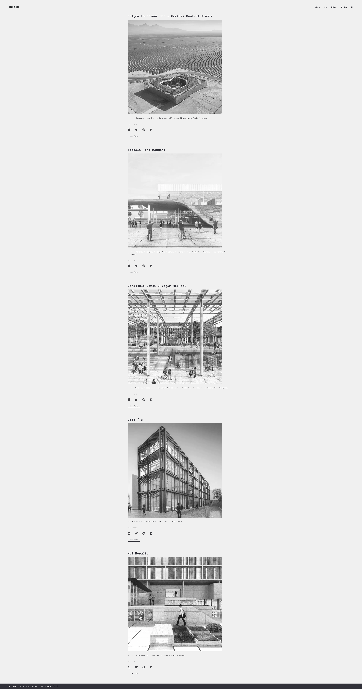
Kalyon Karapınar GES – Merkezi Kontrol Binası (170, 16)
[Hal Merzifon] (179, 604)
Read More (134, 136)
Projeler (317, 7)
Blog (325, 7)
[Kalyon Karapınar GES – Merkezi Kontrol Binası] (179, 67)
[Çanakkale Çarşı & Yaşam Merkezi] (179, 337)
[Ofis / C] (179, 470)
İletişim (344, 7)
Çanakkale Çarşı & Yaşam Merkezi (157, 285)
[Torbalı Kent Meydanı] (179, 200)
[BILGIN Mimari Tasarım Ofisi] (14, 7)
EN (352, 7)
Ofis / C (135, 419)
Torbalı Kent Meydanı (146, 149)
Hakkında (334, 7)
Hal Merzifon (139, 553)
